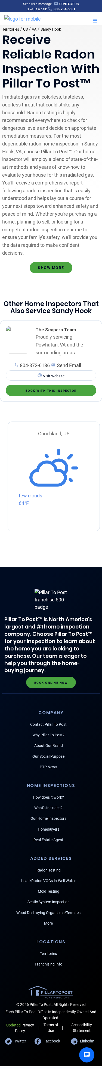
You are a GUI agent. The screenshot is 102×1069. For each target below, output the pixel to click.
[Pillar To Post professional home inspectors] (22, 18)
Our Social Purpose (48, 756)
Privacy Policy (20, 1028)
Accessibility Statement (81, 1028)
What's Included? (48, 808)
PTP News (48, 767)
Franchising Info (48, 964)
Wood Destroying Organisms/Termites (48, 913)
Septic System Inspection (48, 902)
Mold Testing (48, 891)
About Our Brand (48, 745)
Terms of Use (51, 1028)
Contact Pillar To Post (48, 724)
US (25, 29)
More (48, 923)
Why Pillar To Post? (48, 735)
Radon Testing (48, 870)
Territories (10, 29)
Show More (51, 267)
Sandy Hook (51, 29)
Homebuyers (48, 829)
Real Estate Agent (48, 840)
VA (34, 29)
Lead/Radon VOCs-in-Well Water (48, 881)
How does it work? (48, 797)
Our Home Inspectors (48, 818)
